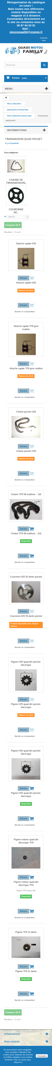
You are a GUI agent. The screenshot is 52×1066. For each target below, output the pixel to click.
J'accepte (41, 1056)
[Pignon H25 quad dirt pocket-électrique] (26, 680)
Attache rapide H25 (26, 243)
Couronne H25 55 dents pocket (26, 576)
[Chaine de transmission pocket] (16, 166)
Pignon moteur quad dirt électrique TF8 (26, 841)
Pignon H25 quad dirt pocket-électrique (26, 663)
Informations (17, 130)
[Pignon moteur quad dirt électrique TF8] (26, 858)
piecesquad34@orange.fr (26, 32)
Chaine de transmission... (16, 181)
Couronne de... (16, 211)
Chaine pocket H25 (26, 411)
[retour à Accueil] (6, 97)
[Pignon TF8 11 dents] (26, 947)
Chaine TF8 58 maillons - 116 (26, 494)
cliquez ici (18, 1062)
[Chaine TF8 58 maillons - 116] (26, 509)
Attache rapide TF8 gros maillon (26, 328)
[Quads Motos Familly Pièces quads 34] (26, 50)
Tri (5, 217)
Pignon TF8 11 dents (26, 932)
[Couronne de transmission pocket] (16, 195)
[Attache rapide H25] (26, 258)
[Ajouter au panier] (32, 528)
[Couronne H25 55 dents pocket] (26, 592)
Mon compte (12, 1041)
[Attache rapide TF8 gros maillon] (26, 344)
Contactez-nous (44, 39)
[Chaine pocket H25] (26, 427)
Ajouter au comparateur (25, 312)
